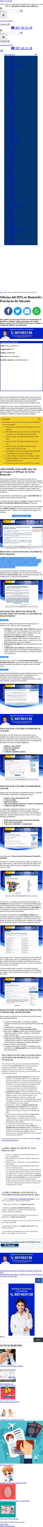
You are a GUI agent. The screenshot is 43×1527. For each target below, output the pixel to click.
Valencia (11, 186)
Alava (11, 58)
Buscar (2, 1336)
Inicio (1, 292)
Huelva (11, 135)
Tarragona (12, 148)
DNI (5, 292)
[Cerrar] (3, 15)
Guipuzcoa (12, 81)
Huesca (11, 126)
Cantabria (12, 73)
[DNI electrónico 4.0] (8, 1375)
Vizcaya (11, 77)
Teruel (11, 133)
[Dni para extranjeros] (21, 1442)
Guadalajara (13, 128)
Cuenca (11, 117)
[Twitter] (18, 311)
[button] (38, 419)
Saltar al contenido (6, 1)
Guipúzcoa (12, 132)
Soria (10, 111)
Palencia (11, 88)
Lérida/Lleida (13, 137)
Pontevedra (12, 68)
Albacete (12, 62)
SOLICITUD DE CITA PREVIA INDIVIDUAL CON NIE (22, 443)
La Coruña (12, 150)
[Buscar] (1, 9)
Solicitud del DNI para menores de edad (13, 1483)
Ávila (10, 75)
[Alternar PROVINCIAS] (35, 55)
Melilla (11, 180)
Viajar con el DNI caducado (9, 1519)
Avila (10, 115)
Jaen (10, 201)
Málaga (11, 177)
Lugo (10, 60)
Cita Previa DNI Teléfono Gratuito (11, 1366)
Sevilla (11, 197)
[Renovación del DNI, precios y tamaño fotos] (8, 1492)
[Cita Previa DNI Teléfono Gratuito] (8, 1357)
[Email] (27, 311)
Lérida (11, 165)
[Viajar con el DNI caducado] (8, 1510)
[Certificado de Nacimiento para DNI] (8, 1411)
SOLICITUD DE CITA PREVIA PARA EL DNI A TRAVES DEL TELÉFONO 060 (21, 448)
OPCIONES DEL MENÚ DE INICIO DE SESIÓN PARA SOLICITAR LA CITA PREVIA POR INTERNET (23, 433)
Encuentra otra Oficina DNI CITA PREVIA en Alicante (22, 463)
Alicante (11, 66)
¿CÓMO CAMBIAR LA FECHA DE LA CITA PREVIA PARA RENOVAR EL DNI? (23, 459)
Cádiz (11, 94)
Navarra (11, 122)
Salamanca (12, 107)
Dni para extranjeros (6, 1465)
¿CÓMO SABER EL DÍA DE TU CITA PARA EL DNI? (23, 456)
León (10, 162)
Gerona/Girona (14, 141)
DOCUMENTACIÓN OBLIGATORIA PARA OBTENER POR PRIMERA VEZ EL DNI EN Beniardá (23, 452)
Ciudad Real (13, 109)
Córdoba (12, 113)
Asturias (11, 72)
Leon (10, 96)
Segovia (11, 210)
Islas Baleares (13, 143)
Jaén (10, 147)
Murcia (11, 184)
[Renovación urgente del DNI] (8, 1393)
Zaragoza (12, 130)
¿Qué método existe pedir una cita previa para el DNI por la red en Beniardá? (21, 423)
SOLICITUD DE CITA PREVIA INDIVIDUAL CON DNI (22, 438)
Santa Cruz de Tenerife (16, 207)
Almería (11, 70)
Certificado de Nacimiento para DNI (12, 1420)
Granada (11, 124)
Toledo (11, 167)
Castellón (12, 102)
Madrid (11, 152)
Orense (11, 57)
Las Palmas (12, 158)
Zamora (11, 100)
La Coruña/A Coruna (16, 64)
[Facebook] (8, 311)
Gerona (11, 120)
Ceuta (11, 105)
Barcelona (12, 83)
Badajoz (11, 79)
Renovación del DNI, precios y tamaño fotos (14, 1501)
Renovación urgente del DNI (9, 1402)
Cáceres (11, 90)
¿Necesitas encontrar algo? (9, 1276)
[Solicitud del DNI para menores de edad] (8, 1474)
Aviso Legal (4, 1524)
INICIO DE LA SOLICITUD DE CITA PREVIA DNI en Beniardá (23, 428)
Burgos (11, 87)
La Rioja (12, 118)
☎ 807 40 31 (19, 27)
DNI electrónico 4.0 (6, 1384)
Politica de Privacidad (7, 1526)
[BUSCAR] (38, 1280)
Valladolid (12, 103)
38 (30, 27)
